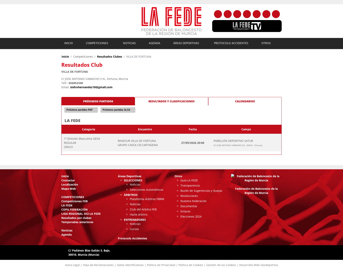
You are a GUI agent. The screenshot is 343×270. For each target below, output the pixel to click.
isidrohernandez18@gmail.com (91, 87)
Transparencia (190, 185)
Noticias (129, 43)
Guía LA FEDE (189, 180)
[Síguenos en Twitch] (266, 14)
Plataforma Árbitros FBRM (147, 199)
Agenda (154, 43)
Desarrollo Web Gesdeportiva (258, 265)
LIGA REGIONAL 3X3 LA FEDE (81, 214)
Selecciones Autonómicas (146, 190)
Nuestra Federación (193, 201)
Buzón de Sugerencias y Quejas (201, 191)
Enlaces (185, 211)
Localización (69, 184)
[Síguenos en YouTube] (257, 14)
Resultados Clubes (109, 56)
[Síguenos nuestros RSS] (276, 14)
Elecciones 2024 (190, 216)
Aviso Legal (72, 265)
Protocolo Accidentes (231, 43)
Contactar (68, 180)
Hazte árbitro (138, 214)
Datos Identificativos (130, 265)
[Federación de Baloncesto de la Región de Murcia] (171, 21)
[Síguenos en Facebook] (218, 14)
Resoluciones (189, 196)
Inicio (68, 43)
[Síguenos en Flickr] (247, 14)
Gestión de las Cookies (221, 265)
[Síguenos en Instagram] (237, 14)
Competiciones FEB (74, 201)
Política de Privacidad (161, 265)
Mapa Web (68, 189)
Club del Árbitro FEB (143, 209)
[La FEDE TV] (247, 26)
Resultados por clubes (76, 218)
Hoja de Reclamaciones (98, 265)
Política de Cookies (190, 265)
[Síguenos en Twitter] (228, 14)
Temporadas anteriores (77, 222)
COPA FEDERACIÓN (74, 209)
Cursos (134, 229)
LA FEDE (66, 205)
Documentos (188, 206)
